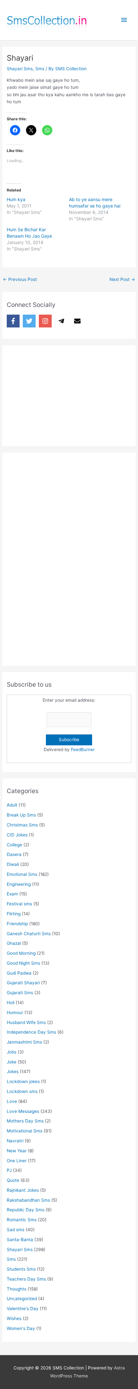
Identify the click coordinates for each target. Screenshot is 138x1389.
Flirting (14, 913)
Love (12, 1101)
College (14, 844)
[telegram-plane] (62, 321)
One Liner (17, 1160)
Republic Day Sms (25, 1209)
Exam (12, 893)
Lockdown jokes (23, 1081)
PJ (9, 1170)
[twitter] (30, 321)
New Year (17, 1150)
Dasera (14, 854)
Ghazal (14, 943)
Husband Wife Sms (26, 1022)
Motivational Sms (24, 1130)
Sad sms (15, 1229)
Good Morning (21, 953)
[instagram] (46, 321)
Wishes (14, 1318)
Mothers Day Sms (25, 1120)
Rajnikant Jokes (23, 1190)
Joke (11, 1061)
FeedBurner (83, 749)
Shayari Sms (20, 68)
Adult (12, 805)
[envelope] (78, 321)
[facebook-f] (14, 321)
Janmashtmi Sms (24, 1042)
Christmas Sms (22, 824)
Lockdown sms (22, 1091)
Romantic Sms (22, 1219)
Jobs (11, 1051)
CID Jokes (17, 834)
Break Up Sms (21, 814)
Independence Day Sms (31, 1032)
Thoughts (16, 1289)
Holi (10, 1002)
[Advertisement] (55, 394)
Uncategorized (22, 1298)
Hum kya (16, 199)
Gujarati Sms (20, 992)
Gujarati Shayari (23, 982)
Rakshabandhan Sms (28, 1200)
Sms (39, 68)
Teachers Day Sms (26, 1279)
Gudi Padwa (19, 973)
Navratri (15, 1140)
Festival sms (19, 903)
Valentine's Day (23, 1308)
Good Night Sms (23, 963)
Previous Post (20, 279)
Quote (13, 1180)
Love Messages (23, 1111)
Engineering (19, 884)
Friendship (17, 923)
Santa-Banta (20, 1239)
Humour (15, 1012)
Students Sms (21, 1269)
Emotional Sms (22, 874)
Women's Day (21, 1328)
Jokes (13, 1071)
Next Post (122, 279)
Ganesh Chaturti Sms (29, 933)
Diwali (13, 864)
